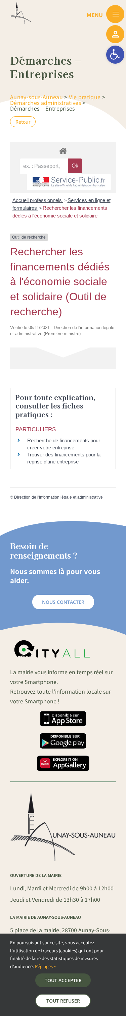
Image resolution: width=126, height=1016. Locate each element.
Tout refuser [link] (63, 1001)
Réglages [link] (44, 966)
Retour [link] (22, 121)
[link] (115, 55)
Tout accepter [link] (63, 980)
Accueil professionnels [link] (37, 200)
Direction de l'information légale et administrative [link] (58, 497)
